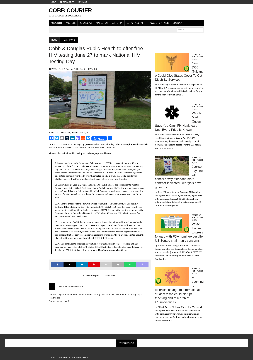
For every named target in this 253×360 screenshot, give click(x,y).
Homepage (82, 2)
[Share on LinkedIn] (82, 264)
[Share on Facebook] (57, 264)
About (53, 2)
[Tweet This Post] (70, 264)
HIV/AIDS (92, 69)
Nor (193, 57)
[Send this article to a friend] (106, 264)
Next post (110, 275)
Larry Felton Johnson (68, 133)
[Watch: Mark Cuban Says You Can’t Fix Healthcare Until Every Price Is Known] (172, 120)
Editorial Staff (67, 2)
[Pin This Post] (94, 264)
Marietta (117, 23)
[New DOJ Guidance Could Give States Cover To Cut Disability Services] (172, 70)
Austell (71, 23)
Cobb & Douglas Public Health (72, 69)
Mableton (102, 23)
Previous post (93, 275)
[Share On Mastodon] (142, 264)
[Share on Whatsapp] (130, 264)
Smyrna (177, 23)
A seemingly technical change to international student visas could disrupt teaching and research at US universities (179, 290)
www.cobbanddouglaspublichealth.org (109, 250)
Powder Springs (159, 23)
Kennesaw (86, 23)
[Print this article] (118, 264)
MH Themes (83, 357)
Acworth (56, 23)
